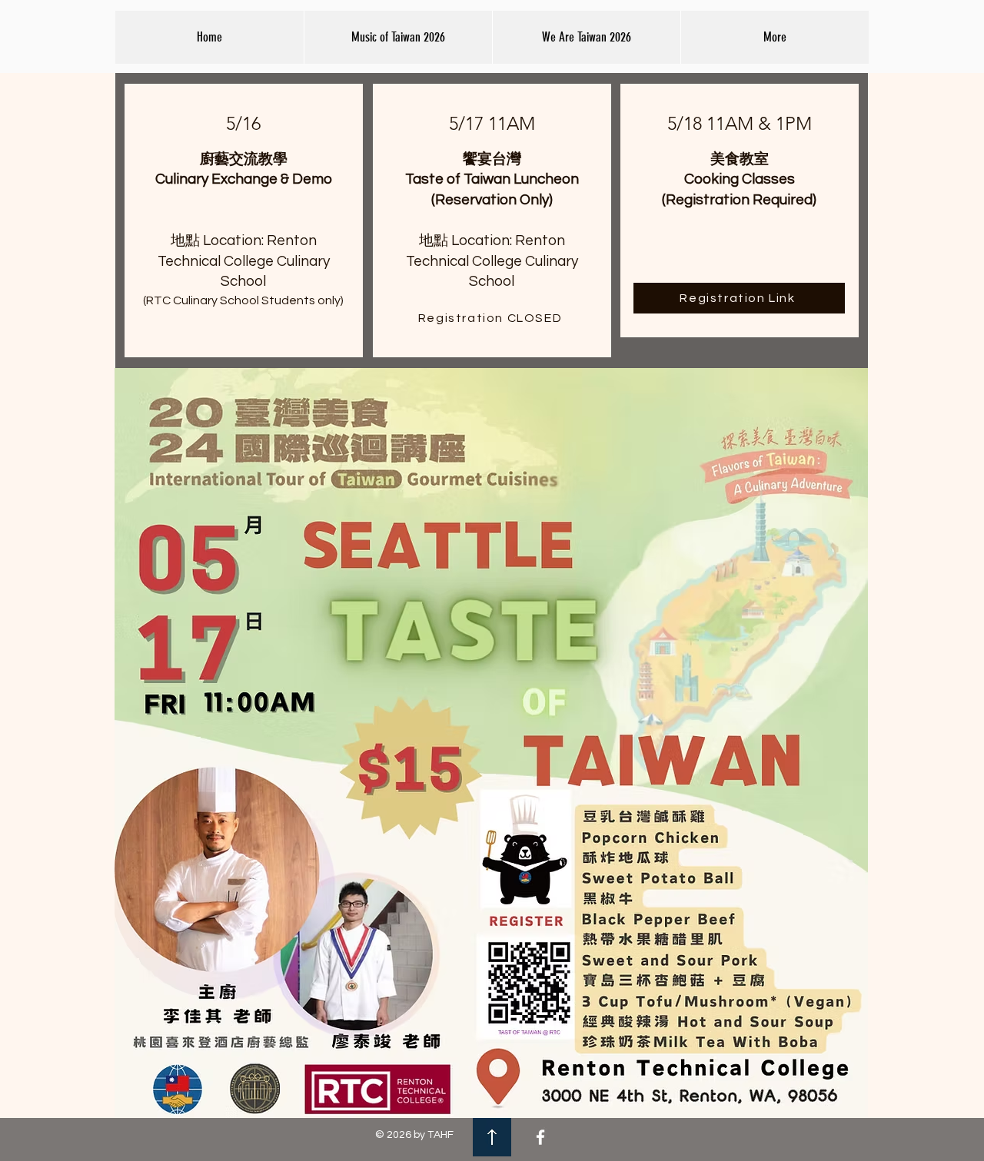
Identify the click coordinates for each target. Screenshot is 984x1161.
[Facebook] (540, 1137)
